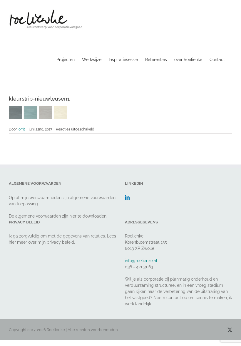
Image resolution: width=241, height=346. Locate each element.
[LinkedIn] (127, 197)
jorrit (21, 129)
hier (72, 216)
